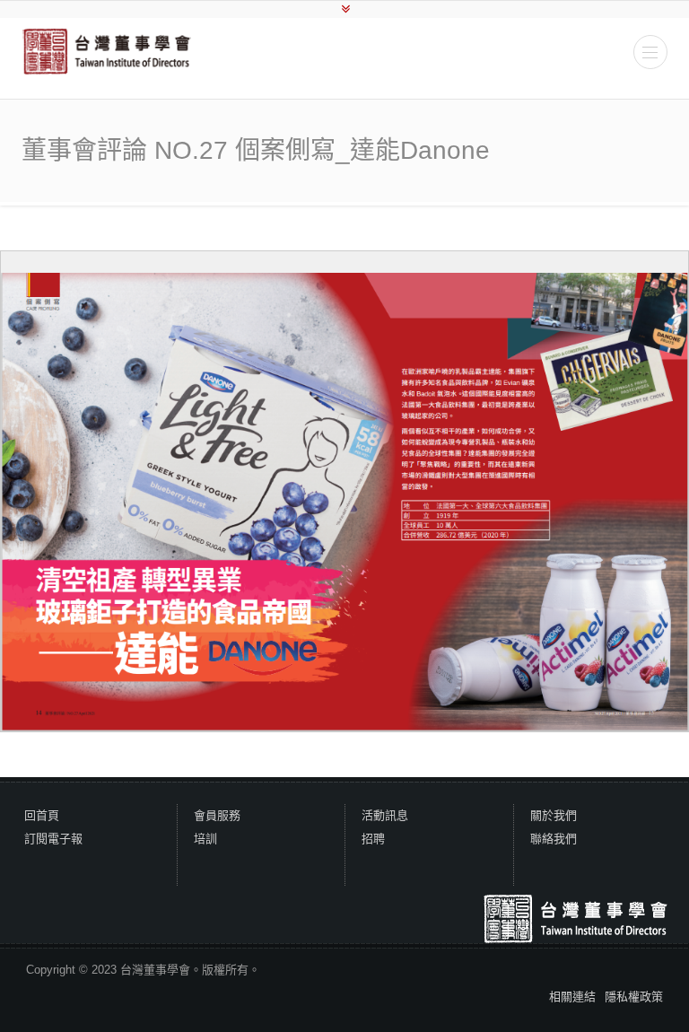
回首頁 (41, 815)
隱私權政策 (634, 996)
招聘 (373, 838)
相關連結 (572, 996)
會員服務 (217, 815)
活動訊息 (385, 815)
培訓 (205, 838)
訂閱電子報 (53, 838)
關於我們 (553, 815)
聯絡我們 (553, 838)
